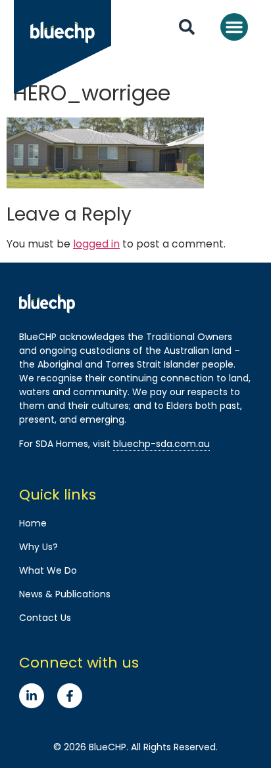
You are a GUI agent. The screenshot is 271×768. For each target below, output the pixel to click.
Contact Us (45, 617)
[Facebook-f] (69, 695)
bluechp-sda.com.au (161, 443)
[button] (234, 27)
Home (33, 523)
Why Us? (38, 546)
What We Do (48, 570)
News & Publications (65, 594)
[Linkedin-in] (31, 695)
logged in (96, 243)
